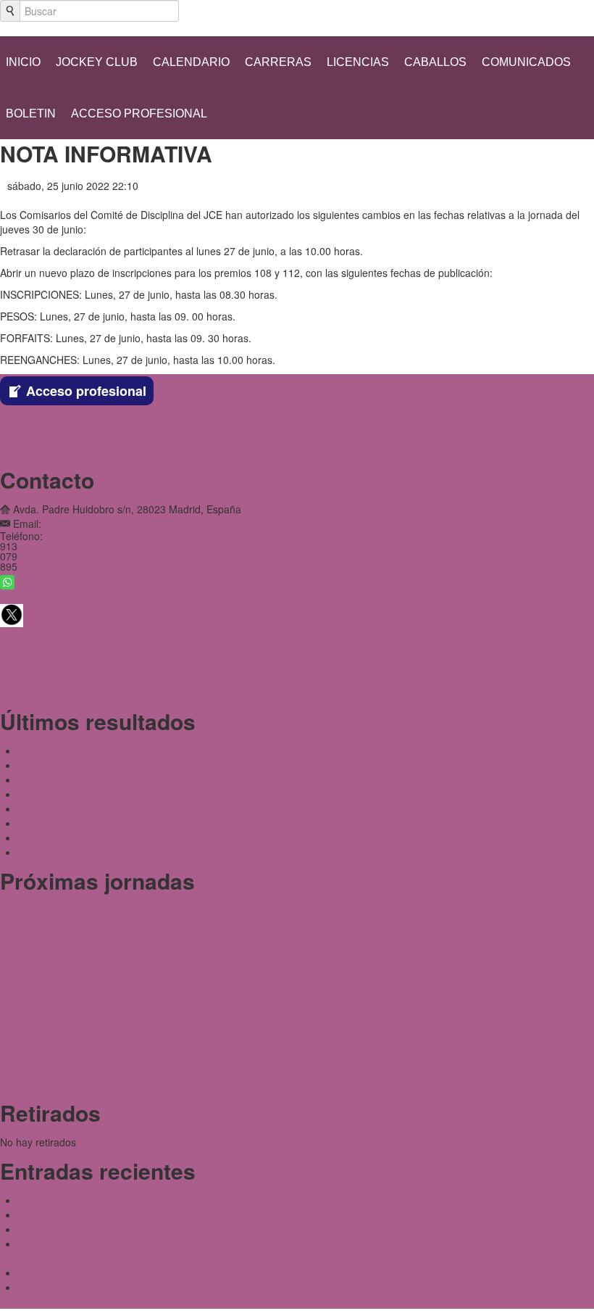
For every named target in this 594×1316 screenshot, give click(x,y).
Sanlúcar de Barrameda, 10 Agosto (99, 808)
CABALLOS (435, 62)
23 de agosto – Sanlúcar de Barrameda (90, 910)
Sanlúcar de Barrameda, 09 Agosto (99, 837)
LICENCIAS (358, 62)
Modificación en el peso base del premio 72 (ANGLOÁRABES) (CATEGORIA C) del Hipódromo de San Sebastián (276, 1200)
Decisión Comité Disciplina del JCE (97, 1272)
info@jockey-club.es (90, 523)
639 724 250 (43, 581)
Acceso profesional (139, 113)
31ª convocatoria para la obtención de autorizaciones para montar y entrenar (194, 1229)
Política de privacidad (53, 436)
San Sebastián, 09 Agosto (77, 823)
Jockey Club (97, 62)
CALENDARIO (191, 62)
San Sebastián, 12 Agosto (77, 794)
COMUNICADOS (526, 62)
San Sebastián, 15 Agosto (77, 779)
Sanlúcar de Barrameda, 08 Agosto (99, 852)
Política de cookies (47, 451)
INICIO (23, 62)
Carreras (278, 62)
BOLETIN (31, 113)
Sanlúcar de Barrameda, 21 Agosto (99, 765)
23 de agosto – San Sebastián (69, 931)
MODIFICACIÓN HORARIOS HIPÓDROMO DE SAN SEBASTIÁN (166, 1214)
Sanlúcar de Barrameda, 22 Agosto (99, 750)
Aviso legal (27, 422)
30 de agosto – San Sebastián (69, 953)
